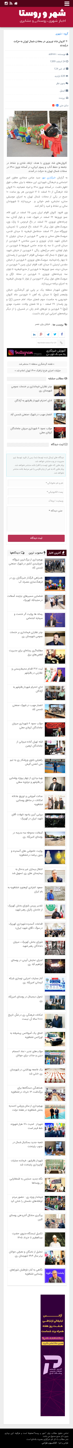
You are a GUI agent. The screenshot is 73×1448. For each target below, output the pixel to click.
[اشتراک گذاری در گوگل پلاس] (41, 335)
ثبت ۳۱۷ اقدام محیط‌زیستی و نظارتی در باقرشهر (27, 671)
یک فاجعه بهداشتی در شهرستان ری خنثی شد (26, 1071)
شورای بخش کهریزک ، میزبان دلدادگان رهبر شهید (28, 944)
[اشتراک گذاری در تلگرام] (48, 335)
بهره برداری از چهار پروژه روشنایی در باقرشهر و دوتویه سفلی (26, 780)
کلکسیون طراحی (49, 1443)
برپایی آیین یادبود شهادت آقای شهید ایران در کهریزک (27, 816)
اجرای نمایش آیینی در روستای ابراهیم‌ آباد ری (27, 962)
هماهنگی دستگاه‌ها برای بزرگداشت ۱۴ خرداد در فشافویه (27, 1090)
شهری (59, 33)
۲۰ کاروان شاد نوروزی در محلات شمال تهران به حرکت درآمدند (41, 43)
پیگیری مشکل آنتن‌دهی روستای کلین (26, 1217)
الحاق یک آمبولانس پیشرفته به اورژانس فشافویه (26, 1035)
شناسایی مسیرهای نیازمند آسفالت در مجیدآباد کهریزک (25, 598)
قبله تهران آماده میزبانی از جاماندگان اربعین (30, 744)
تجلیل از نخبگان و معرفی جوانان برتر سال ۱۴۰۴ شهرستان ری (26, 1254)
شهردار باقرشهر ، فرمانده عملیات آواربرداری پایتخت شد (27, 1162)
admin (52, 54)
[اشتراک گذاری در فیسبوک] (62, 335)
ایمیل (62, 91)
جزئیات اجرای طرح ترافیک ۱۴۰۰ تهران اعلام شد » (38, 371)
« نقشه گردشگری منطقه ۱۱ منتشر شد (36, 364)
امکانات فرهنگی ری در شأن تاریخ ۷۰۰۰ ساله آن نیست (25, 1017)
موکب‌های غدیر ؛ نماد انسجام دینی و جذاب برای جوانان (27, 1053)
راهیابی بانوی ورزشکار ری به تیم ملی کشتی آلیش (26, 762)
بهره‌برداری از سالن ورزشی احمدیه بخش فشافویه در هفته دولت (26, 1108)
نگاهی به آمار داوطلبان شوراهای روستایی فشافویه (26, 1272)
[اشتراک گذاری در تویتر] (55, 335)
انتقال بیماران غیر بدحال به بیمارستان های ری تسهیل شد (27, 871)
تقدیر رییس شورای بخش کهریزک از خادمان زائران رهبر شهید (25, 908)
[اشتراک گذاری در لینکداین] (34, 335)
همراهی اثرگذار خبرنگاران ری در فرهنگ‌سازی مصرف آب (26, 580)
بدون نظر (60, 83)
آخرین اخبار (55, 553)
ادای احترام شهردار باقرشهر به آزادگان (33, 401)
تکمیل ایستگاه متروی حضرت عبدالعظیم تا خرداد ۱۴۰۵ (27, 1235)
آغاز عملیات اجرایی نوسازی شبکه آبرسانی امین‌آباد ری (26, 980)
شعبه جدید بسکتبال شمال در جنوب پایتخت (28, 1144)
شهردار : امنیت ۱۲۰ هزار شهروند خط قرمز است (26, 1126)
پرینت (62, 98)
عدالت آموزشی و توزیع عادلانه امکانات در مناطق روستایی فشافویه (27, 800)
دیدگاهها (15, 553)
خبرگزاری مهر (49, 178)
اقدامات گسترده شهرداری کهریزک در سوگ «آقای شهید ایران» (26, 926)
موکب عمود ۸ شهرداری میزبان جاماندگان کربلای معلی (31, 431)
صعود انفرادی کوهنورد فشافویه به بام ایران (25, 889)
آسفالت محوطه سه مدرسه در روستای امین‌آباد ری (28, 835)
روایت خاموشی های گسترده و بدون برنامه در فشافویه (27, 853)
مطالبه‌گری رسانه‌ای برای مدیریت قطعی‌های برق (26, 652)
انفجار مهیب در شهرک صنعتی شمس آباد (31, 415)
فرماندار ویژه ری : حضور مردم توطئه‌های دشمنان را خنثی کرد (27, 1199)
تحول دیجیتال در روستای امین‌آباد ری (25, 999)
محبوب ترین (36, 553)
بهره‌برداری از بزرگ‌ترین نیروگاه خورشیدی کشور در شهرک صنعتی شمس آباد (26, 563)
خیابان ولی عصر (42, 324)
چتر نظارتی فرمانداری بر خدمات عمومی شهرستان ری (31, 389)
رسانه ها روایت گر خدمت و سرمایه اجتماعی (28, 616)
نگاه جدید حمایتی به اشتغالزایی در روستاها (26, 1181)
